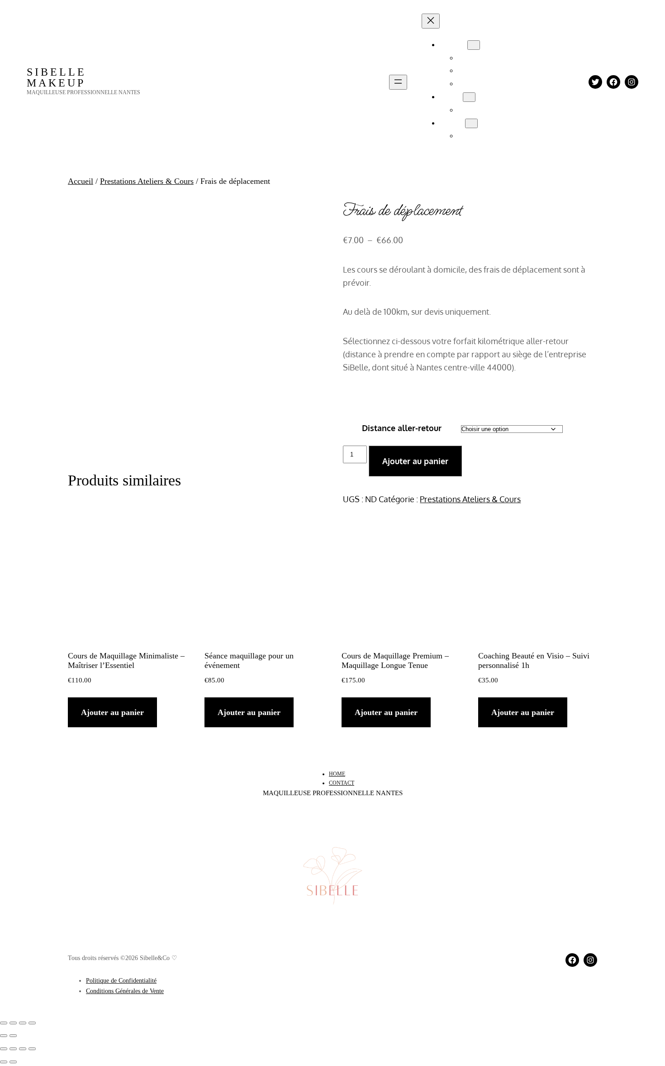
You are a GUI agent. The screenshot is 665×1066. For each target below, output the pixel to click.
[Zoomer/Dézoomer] (3, 1023)
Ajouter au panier (415, 461)
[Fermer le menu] (431, 21)
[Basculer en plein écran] (13, 1023)
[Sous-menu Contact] (471, 123)
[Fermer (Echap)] (32, 1023)
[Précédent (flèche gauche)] (3, 1035)
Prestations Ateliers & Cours (147, 181)
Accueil (80, 181)
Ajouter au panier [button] (112, 712)
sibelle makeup (56, 77)
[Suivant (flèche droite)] (13, 1035)
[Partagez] (22, 1023)
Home (337, 774)
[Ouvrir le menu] (398, 82)
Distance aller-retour (402, 428)
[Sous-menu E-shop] (469, 97)
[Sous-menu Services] (473, 45)
